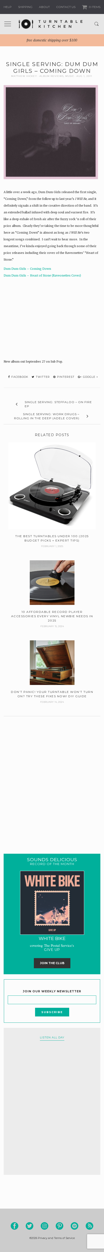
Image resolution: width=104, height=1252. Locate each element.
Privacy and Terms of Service (56, 1238)
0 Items (94, 7)
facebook (19, 377)
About (44, 7)
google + (90, 377)
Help (8, 7)
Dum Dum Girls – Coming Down (27, 269)
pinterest (65, 377)
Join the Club (52, 963)
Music (69, 76)
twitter (42, 377)
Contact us (65, 7)
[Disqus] (52, 779)
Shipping (25, 7)
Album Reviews (51, 76)
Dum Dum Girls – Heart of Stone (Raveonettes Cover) (42, 275)
